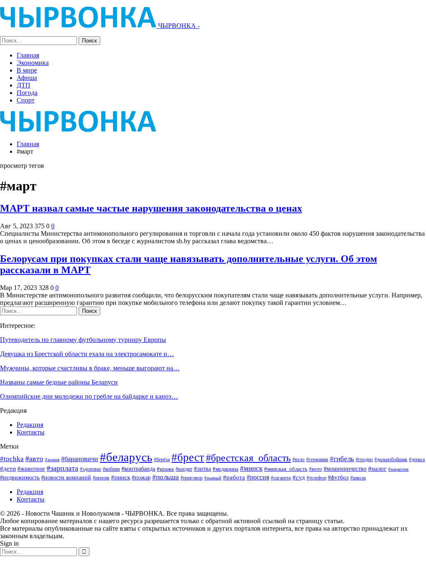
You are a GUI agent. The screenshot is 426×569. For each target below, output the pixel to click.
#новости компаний (66, 477)
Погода (27, 92)
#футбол (338, 477)
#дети (8, 468)
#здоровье (90, 469)
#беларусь (126, 457)
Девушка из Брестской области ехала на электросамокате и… (87, 353)
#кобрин (111, 469)
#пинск (120, 477)
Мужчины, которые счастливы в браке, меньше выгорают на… (90, 368)
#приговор (192, 478)
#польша (165, 477)
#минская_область (285, 469)
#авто (34, 458)
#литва (202, 468)
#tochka (12, 459)
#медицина (225, 469)
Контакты (31, 432)
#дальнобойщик (390, 459)
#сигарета (281, 478)
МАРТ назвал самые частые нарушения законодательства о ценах (151, 208)
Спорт (26, 100)
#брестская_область (248, 457)
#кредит (184, 469)
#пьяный (212, 478)
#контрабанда (138, 468)
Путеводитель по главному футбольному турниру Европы (83, 339)
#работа (234, 477)
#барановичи (79, 458)
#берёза (162, 459)
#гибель (342, 459)
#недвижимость (20, 477)
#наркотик (398, 469)
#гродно (364, 459)
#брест (187, 457)
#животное (31, 469)
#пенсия (101, 478)
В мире (27, 70)
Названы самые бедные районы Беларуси (59, 382)
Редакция (30, 424)
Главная (28, 55)
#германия (317, 459)
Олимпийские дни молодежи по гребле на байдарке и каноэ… (89, 396)
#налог (377, 468)
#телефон (316, 478)
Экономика (33, 62)
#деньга (417, 459)
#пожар (141, 477)
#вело (298, 459)
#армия (52, 459)
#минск (251, 468)
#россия (258, 477)
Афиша (27, 77)
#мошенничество (345, 468)
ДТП (23, 85)
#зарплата (62, 468)
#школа (358, 478)
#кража (165, 469)
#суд (298, 477)
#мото (315, 469)
